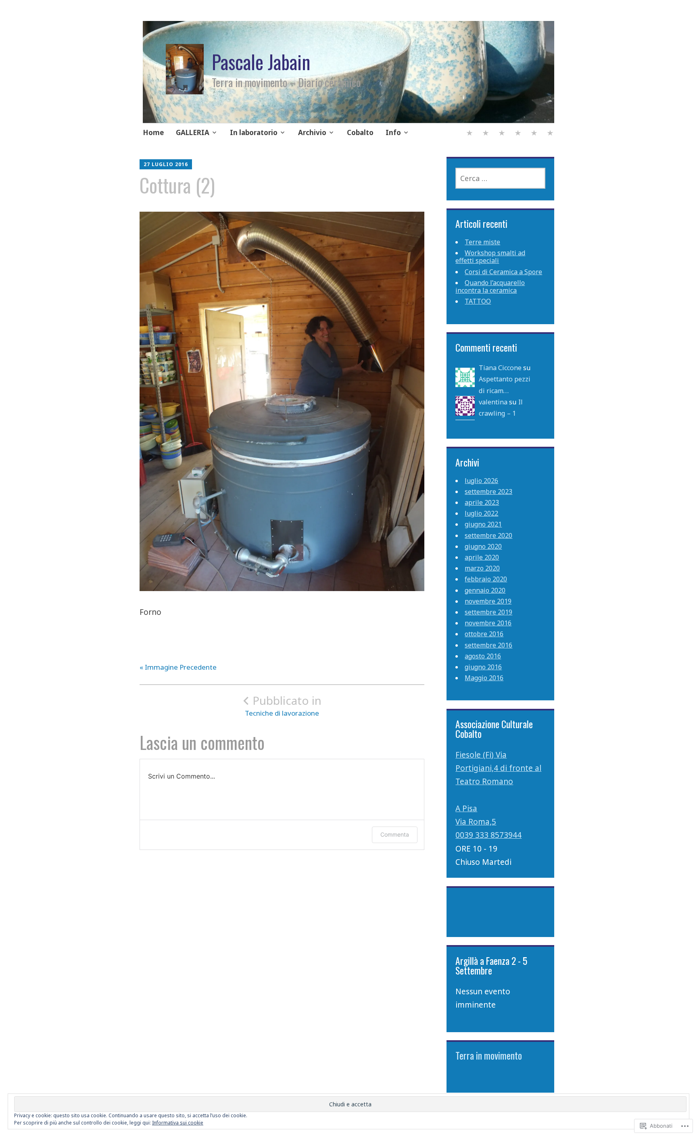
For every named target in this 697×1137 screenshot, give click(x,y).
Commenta (394, 834)
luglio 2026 (481, 480)
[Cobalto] (534, 134)
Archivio (312, 132)
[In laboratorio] (502, 134)
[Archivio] (518, 134)
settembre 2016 (488, 645)
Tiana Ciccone (500, 367)
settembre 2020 (488, 535)
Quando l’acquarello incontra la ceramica (490, 286)
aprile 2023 (482, 502)
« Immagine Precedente (178, 667)
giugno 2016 (483, 666)
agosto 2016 (483, 656)
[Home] (469, 134)
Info (393, 132)
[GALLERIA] (486, 134)
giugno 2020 (483, 546)
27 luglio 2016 (166, 164)
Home (153, 132)
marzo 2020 (482, 568)
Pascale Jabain (261, 62)
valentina (493, 402)
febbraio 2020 (486, 579)
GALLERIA (192, 132)
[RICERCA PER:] (500, 178)
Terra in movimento (488, 1055)
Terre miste (482, 241)
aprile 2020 (482, 557)
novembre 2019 (488, 601)
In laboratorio (254, 132)
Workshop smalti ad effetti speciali (490, 256)
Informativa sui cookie (177, 1122)
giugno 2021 (483, 524)
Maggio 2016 (484, 677)
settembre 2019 (488, 612)
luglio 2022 (481, 513)
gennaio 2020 (485, 590)
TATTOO (478, 301)
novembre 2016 (488, 622)
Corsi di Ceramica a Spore (503, 271)
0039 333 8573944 (488, 835)
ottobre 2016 (484, 633)
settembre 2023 (488, 491)
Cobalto (360, 132)
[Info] (550, 134)
